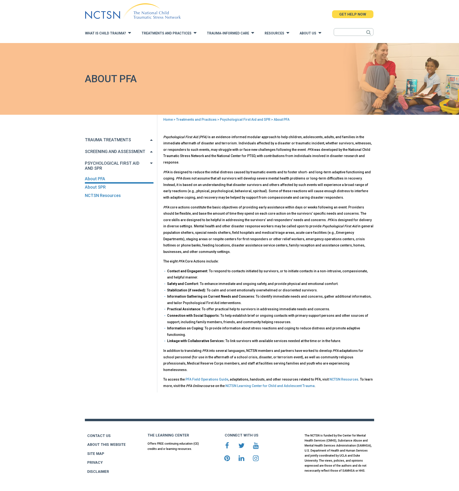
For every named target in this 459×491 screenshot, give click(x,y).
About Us (309, 33)
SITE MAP (95, 454)
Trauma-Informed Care (229, 33)
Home (168, 119)
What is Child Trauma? (106, 33)
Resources (275, 33)
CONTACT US (99, 436)
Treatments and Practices (168, 33)
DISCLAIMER (98, 471)
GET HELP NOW (352, 14)
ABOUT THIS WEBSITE (106, 444)
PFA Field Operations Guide (207, 379)
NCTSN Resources (103, 195)
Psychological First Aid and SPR (245, 119)
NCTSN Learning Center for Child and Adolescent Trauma (270, 386)
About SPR (95, 187)
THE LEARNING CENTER (168, 435)
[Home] (133, 11)
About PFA (95, 178)
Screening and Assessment (115, 151)
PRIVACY (95, 462)
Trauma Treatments (108, 139)
